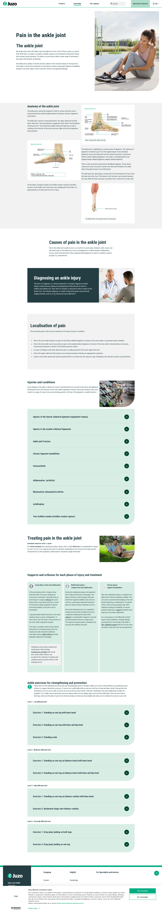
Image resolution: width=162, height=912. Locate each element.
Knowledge (77, 4)
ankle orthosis (47, 634)
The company (94, 4)
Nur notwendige (142, 897)
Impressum (80, 903)
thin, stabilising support (109, 625)
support (68, 617)
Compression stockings (39, 652)
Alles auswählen (142, 891)
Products (62, 4)
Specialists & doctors (140, 4)
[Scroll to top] (156, 873)
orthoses (48, 600)
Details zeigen (33, 908)
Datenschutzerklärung (64, 903)
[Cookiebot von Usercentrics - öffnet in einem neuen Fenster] (16, 908)
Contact (46, 880)
